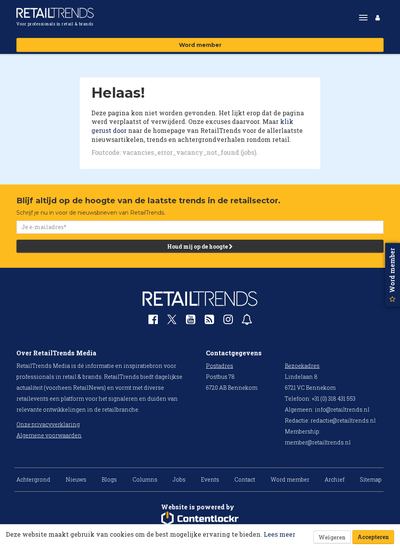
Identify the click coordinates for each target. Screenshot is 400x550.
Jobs (179, 479)
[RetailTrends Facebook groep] (153, 321)
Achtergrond (33, 479)
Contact (244, 479)
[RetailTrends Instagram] (228, 321)
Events (210, 479)
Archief (335, 479)
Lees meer (279, 534)
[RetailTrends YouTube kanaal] (191, 321)
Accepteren (373, 537)
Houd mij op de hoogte (198, 246)
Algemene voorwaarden (49, 435)
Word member (200, 44)
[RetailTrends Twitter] (172, 322)
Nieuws (76, 479)
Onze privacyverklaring (48, 424)
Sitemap (371, 479)
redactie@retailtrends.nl (343, 420)
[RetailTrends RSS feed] (209, 321)
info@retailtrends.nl (342, 409)
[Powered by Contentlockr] (200, 519)
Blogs (109, 479)
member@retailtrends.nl (318, 442)
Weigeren (332, 537)
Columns (144, 479)
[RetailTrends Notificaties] (247, 321)
